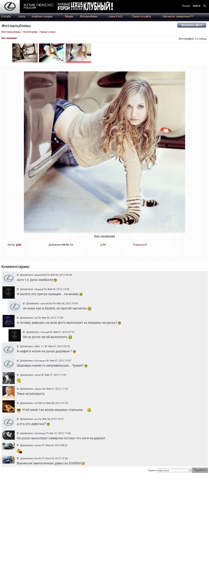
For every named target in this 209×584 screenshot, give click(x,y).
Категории (30, 31)
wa (35, 318)
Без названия (9, 38)
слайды (202, 38)
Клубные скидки (42, 16)
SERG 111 (39, 346)
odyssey (38, 389)
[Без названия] (25, 52)
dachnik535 (40, 275)
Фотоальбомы (89, 16)
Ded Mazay (39, 433)
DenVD (37, 458)
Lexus (21, 16)
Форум (69, 16)
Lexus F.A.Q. (116, 16)
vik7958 (38, 403)
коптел (37, 445)
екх (36, 419)
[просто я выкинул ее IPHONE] (51, 52)
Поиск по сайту (141, 16)
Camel (37, 375)
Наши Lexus (47, 31)
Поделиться (140, 244)
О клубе (6, 16)
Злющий (38, 289)
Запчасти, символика (178, 16)
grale (18, 244)
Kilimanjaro (40, 360)
